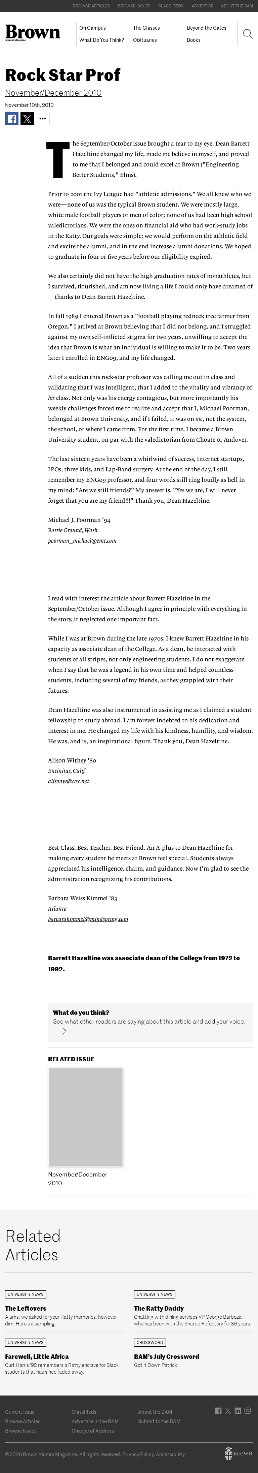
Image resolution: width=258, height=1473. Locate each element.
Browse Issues (134, 5)
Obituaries (145, 40)
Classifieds (171, 5)
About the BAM (237, 5)
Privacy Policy (138, 1454)
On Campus (92, 28)
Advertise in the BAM (95, 1421)
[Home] (35, 33)
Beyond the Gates (206, 28)
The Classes (146, 28)
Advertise (202, 5)
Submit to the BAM (159, 1421)
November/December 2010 (53, 93)
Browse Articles (91, 5)
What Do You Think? (101, 40)
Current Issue (20, 1412)
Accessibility (170, 1454)
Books (194, 40)
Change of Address (93, 1431)
